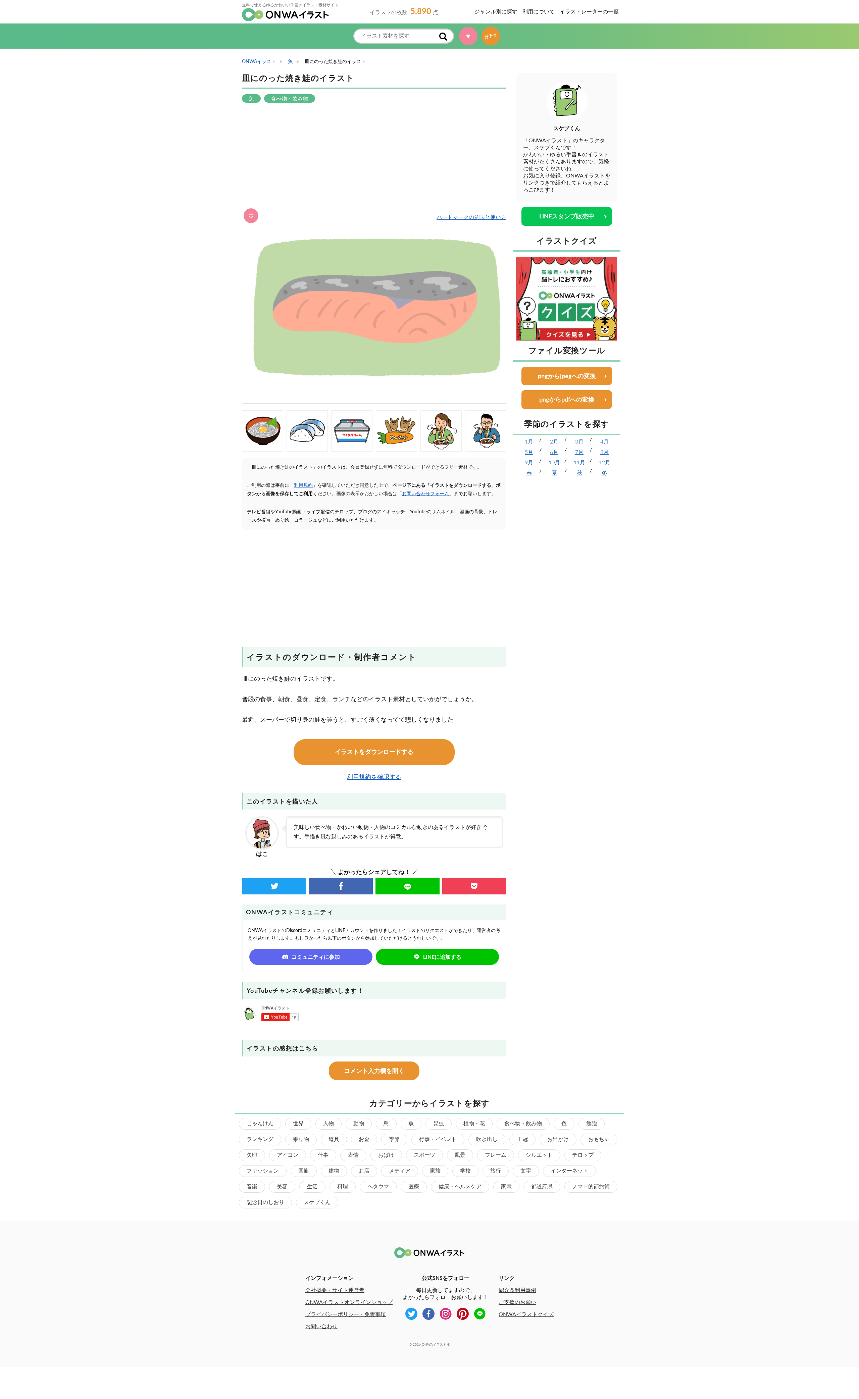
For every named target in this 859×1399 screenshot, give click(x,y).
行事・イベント (438, 1139)
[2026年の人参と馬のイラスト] (396, 431)
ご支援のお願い (517, 1302)
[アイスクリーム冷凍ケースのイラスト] (352, 431)
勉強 (591, 1123)
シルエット (539, 1155)
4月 (604, 442)
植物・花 (474, 1123)
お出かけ (558, 1139)
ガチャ (492, 36)
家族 (435, 1171)
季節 (394, 1139)
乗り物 (301, 1139)
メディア (399, 1171)
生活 (312, 1186)
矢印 (252, 1155)
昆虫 (438, 1123)
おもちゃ (599, 1139)
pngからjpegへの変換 (567, 376)
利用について (538, 11)
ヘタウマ (378, 1186)
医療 (413, 1186)
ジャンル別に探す (495, 11)
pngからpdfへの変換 (566, 400)
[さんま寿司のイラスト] (307, 431)
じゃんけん (260, 1123)
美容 (282, 1186)
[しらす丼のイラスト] (262, 431)
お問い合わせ (321, 1326)
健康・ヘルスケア (460, 1186)
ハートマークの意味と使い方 (471, 217)
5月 (529, 452)
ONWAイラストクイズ (526, 1314)
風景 (460, 1155)
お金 (364, 1139)
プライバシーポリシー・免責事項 (345, 1314)
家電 (506, 1186)
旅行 (495, 1171)
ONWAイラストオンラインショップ (349, 1302)
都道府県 (542, 1186)
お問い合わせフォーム (425, 493)
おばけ (386, 1155)
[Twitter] (274, 886)
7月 (579, 452)
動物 (358, 1123)
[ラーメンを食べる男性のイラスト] (485, 431)
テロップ (583, 1155)
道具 (334, 1139)
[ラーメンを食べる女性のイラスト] (441, 431)
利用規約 (303, 485)
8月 (604, 452)
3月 (579, 442)
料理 (342, 1186)
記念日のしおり (265, 1202)
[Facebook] (341, 886)
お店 (364, 1171)
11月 (579, 462)
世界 (298, 1123)
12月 (604, 462)
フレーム (495, 1155)
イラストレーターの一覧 (589, 11)
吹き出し (487, 1139)
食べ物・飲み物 (523, 1123)
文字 (525, 1171)
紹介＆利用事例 (517, 1290)
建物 (334, 1171)
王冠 (522, 1139)
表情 (353, 1155)
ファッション (263, 1171)
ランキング (260, 1139)
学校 (465, 1171)
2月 (554, 442)
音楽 (252, 1186)
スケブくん (317, 1202)
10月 (554, 462)
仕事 (323, 1155)
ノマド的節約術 (591, 1186)
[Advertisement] (374, 156)
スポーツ (424, 1155)
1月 (529, 442)
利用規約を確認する (374, 777)
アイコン (287, 1155)
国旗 (303, 1171)
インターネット (569, 1171)
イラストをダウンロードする (374, 752)
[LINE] (407, 886)
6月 (554, 452)
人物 (328, 1123)
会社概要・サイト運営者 (334, 1290)
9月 (529, 462)
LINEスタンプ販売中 (566, 217)
